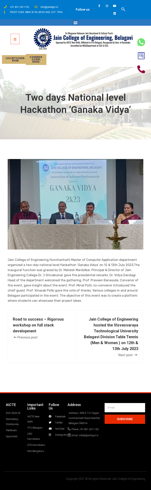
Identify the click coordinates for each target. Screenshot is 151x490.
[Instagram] (107, 6)
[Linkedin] (114, 13)
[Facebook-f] (99, 6)
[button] (75, 22)
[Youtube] (114, 6)
